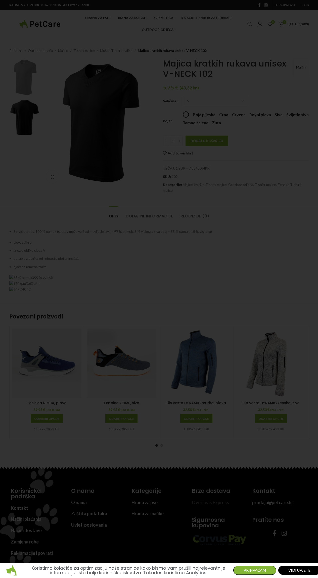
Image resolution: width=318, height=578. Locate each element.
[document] (159, 289)
